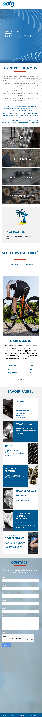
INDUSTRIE (29, 270)
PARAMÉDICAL (29, 265)
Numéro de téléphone (10, 593)
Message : (5, 616)
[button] (19, 60)
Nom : (4, 577)
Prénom (5, 585)
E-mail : (5, 600)
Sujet (3, 608)
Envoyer (6, 645)
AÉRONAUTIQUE (16, 265)
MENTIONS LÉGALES (9, 715)
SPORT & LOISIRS (17, 270)
